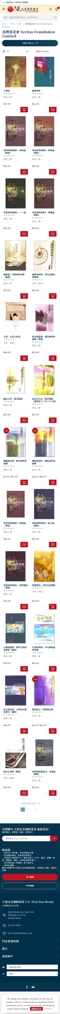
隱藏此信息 (36, 1008)
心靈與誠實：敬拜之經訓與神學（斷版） (15, 648)
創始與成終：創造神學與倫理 (43, 462)
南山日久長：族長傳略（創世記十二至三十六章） (44, 400)
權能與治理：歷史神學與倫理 (15, 462)
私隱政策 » (48, 1009)
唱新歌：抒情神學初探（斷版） (13, 275)
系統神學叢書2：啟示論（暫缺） (43, 524)
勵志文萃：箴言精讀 (12, 398)
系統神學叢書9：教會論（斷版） (14, 151)
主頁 (4, 23)
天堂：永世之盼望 (11, 336)
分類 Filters (28, 43)
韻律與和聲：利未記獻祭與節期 (43, 275)
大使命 (6, 90)
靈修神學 (36, 90)
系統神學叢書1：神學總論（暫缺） (15, 586)
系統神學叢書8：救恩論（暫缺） (43, 151)
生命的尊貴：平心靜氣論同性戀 (43, 648)
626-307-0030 (14, 925)
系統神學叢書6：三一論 (14, 212)
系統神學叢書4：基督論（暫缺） (14, 524)
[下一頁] (35, 809)
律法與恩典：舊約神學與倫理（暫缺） (43, 337)
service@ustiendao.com (20, 933)
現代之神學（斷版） (12, 771)
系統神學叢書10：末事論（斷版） (43, 772)
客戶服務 (30, 877)
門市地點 (30, 885)
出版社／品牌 (15, 23)
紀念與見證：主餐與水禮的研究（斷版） (15, 710)
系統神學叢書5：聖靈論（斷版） (43, 213)
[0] (56, 9)
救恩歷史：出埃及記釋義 (43, 585)
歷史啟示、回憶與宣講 (42, 709)
